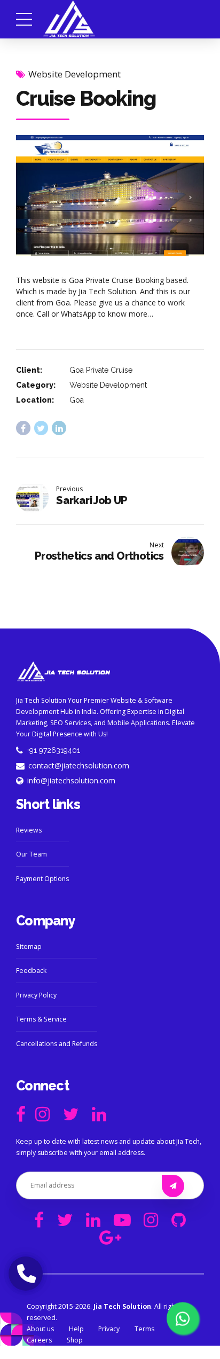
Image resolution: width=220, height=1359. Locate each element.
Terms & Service (41, 1019)
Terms (144, 1328)
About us (40, 1328)
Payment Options (42, 878)
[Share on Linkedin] (59, 428)
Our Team (31, 854)
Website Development (74, 74)
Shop (75, 1340)
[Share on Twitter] (41, 428)
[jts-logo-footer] (64, 672)
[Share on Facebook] (23, 428)
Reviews (29, 830)
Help (76, 1328)
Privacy (109, 1328)
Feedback (31, 970)
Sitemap (29, 946)
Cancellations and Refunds (56, 1043)
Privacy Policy (36, 995)
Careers (39, 1340)
